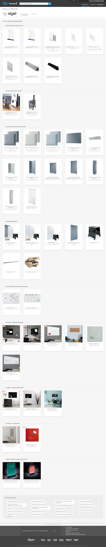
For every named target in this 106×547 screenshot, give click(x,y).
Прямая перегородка (60, 508)
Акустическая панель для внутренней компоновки (63, 502)
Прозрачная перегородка (85, 510)
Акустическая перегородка (85, 501)
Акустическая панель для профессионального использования (15, 505)
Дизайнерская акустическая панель (87, 507)
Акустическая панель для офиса (38, 504)
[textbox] (33, 3)
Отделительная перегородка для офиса (64, 505)
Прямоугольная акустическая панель (15, 511)
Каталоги (93, 4)
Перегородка (10, 508)
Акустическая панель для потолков (39, 511)
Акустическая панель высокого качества (64, 514)
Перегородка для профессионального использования (39, 508)
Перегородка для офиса (37, 514)
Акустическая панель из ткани (86, 513)
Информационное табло (61, 511)
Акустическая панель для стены (38, 501)
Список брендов (69, 527)
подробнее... (9, 516)
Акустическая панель (12, 501)
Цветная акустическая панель (86, 504)
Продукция (85, 4)
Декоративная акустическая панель (15, 514)
